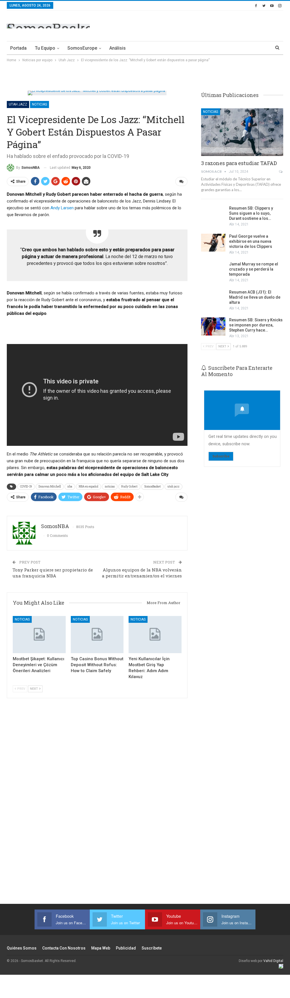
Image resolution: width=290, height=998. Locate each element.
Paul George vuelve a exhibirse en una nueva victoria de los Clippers (250, 241)
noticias (110, 486)
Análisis (117, 48)
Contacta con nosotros (64, 948)
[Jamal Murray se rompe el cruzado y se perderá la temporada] (213, 270)
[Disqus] (97, 804)
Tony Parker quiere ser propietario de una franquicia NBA (52, 573)
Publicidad (126, 948)
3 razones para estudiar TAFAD (239, 163)
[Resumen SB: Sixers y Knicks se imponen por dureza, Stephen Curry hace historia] (213, 326)
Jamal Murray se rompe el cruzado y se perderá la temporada (253, 269)
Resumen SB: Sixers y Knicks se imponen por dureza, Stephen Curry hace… (256, 325)
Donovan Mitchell (50, 486)
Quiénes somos (22, 948)
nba (69, 486)
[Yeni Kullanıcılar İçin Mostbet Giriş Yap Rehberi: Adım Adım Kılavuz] (155, 634)
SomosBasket (152, 486)
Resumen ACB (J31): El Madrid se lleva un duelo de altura (254, 297)
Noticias (39, 104)
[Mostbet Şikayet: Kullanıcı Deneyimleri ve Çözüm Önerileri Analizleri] (39, 634)
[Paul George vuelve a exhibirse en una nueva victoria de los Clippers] (213, 243)
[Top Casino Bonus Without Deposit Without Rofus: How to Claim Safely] (97, 634)
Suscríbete (152, 948)
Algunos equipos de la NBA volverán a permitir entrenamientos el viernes (142, 573)
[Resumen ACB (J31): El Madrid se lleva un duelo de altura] (213, 299)
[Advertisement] (217, 24)
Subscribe (220, 456)
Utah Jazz (18, 104)
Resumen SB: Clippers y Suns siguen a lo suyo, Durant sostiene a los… (251, 213)
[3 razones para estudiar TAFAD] (242, 132)
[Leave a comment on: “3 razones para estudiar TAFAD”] (281, 171)
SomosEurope (82, 48)
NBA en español (88, 486)
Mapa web (100, 948)
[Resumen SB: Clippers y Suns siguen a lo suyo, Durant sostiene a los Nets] (213, 215)
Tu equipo (45, 48)
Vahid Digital (273, 961)
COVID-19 (26, 486)
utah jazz (173, 486)
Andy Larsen (62, 207)
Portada (18, 48)
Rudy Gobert (129, 486)
